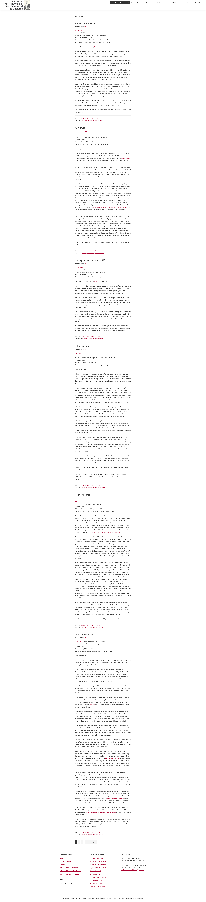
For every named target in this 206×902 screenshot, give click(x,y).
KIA (102, 627)
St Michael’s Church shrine (98, 864)
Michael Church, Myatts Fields (99, 877)
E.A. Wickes (78, 642)
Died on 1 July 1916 (65, 861)
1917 (83, 338)
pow (106, 487)
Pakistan (101, 338)
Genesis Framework (108, 896)
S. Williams (78, 353)
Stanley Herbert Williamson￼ (90, 260)
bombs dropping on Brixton (98, 207)
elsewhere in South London (117, 207)
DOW (97, 120)
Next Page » (92, 842)
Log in (121, 896)
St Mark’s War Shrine (96, 880)
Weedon (92, 705)
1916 (83, 120)
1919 (83, 253)
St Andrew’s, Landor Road (98, 861)
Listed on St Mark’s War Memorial (70, 868)
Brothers (62, 864)
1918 (83, 487)
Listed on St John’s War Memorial (70, 874)
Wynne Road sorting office (98, 868)
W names (97, 118)
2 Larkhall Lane (125, 158)
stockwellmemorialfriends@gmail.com (132, 870)
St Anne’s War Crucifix (96, 883)
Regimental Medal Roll (112, 758)
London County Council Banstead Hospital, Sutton (101, 812)
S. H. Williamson (79, 267)
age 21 (87, 253)
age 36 (87, 487)
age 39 (87, 627)
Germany (101, 253)
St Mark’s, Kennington (96, 858)
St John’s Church (95, 874)
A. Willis (77, 135)
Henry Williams (82, 494)
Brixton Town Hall (95, 871)
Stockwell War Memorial (88, 118)
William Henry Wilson (85, 23)
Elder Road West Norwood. (115, 798)
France (101, 120)
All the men (63, 858)
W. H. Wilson (78, 30)
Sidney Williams (83, 345)
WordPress (116, 896)
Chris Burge (97, 47)
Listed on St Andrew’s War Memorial (70, 871)
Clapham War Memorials (97, 887)
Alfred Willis (80, 127)
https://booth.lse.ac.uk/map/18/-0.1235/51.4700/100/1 (105, 532)
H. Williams (78, 502)
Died (97, 253)
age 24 (87, 120)
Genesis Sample (97, 896)
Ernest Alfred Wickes (85, 634)
